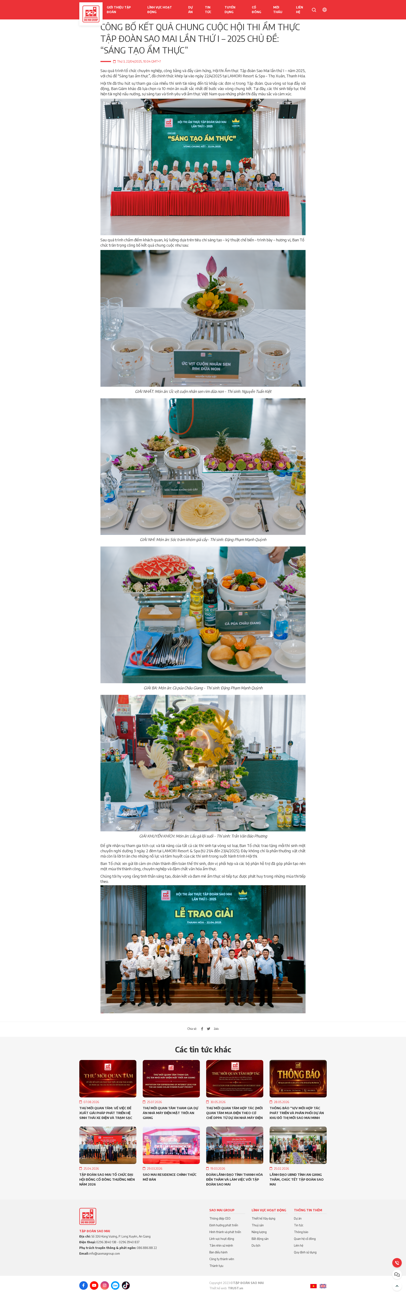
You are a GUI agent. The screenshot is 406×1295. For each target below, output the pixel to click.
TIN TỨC (208, 9)
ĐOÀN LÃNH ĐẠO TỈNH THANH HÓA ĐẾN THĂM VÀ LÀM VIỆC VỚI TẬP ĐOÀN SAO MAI (234, 1179)
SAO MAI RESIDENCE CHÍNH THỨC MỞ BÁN (169, 1177)
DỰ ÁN (190, 9)
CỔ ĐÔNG (256, 9)
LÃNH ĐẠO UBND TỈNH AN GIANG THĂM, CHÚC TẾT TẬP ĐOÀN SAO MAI (297, 1179)
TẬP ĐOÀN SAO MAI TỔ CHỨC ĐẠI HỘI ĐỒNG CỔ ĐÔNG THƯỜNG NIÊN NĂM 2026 (107, 1179)
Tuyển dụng (230, 9)
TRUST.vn (235, 1288)
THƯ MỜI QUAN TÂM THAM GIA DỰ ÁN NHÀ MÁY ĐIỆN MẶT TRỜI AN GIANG (170, 1113)
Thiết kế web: (218, 1288)
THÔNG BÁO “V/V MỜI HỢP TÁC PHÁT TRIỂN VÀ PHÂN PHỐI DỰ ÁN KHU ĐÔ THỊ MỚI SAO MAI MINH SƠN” (297, 1113)
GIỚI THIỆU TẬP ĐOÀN (119, 9)
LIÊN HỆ (299, 9)
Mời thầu (277, 9)
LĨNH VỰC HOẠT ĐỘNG (159, 9)
